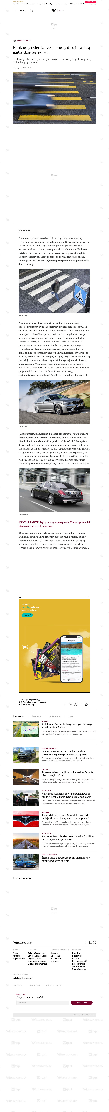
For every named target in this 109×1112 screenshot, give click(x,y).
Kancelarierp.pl (78, 964)
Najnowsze (54, 716)
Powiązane (18, 716)
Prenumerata (56, 958)
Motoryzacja (24, 41)
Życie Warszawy (79, 969)
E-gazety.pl (77, 956)
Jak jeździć (46, 769)
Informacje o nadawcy (37, 961)
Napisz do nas (19, 958)
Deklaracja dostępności (37, 964)
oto (61, 10)
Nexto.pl (75, 958)
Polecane (36, 716)
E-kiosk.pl (76, 953)
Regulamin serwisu (36, 958)
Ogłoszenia (55, 956)
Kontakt (16, 956)
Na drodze (45, 721)
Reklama (54, 953)
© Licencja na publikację (29, 700)
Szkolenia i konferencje (23, 978)
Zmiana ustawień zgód (37, 956)
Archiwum (55, 961)
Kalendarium (35, 985)
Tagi (70, 716)
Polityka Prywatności (36, 953)
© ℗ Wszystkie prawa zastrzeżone (34, 702)
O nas (15, 953)
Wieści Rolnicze (78, 966)
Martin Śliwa (24, 230)
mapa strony (18, 985)
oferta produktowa (54, 985)
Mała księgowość (79, 961)
